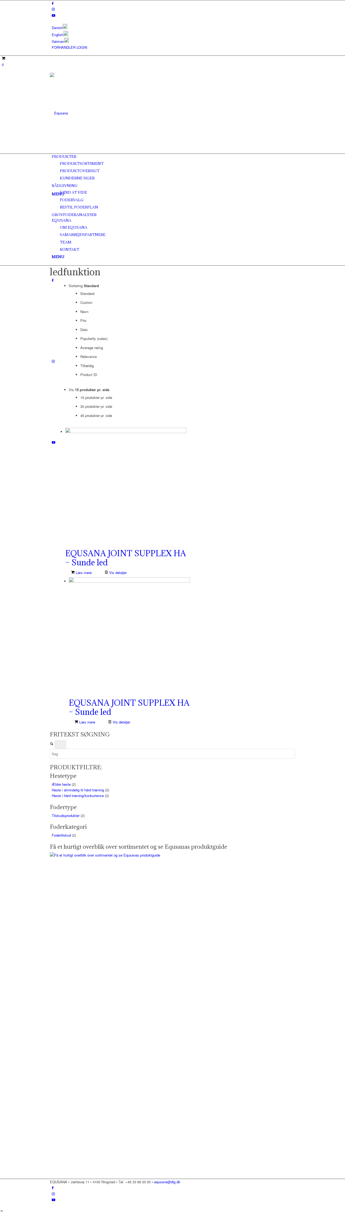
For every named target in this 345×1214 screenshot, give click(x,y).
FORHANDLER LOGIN (69, 47)
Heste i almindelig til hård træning (78, 789)
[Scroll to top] (2, 1211)
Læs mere (83, 572)
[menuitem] (173, 27)
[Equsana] (90, 113)
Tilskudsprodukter (66, 815)
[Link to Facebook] (53, 3)
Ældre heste (61, 784)
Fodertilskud (61, 835)
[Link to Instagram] (53, 9)
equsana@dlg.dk (167, 1181)
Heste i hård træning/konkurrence (78, 795)
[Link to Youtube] (53, 15)
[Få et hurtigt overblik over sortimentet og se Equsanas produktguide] (159, 855)
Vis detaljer (117, 572)
